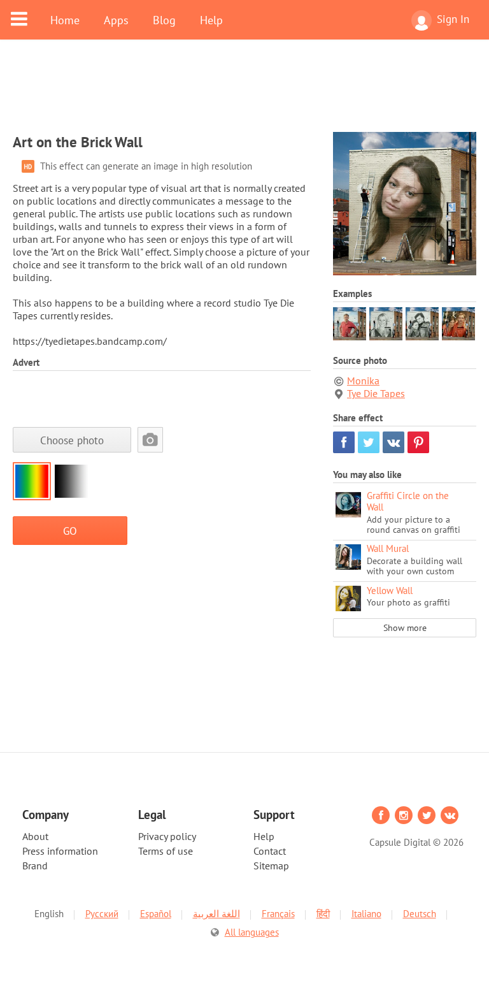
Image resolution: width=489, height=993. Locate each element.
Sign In (453, 19)
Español (155, 914)
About (35, 836)
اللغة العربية (216, 914)
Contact (269, 850)
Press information (60, 850)
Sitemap (271, 865)
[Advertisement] (244, 93)
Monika (363, 380)
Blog (164, 19)
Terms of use (165, 850)
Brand (35, 865)
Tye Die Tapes (376, 393)
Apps (116, 19)
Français (278, 914)
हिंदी (323, 914)
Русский (101, 914)
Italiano (366, 914)
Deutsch (419, 914)
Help (211, 19)
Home (65, 19)
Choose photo (72, 440)
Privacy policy (167, 836)
